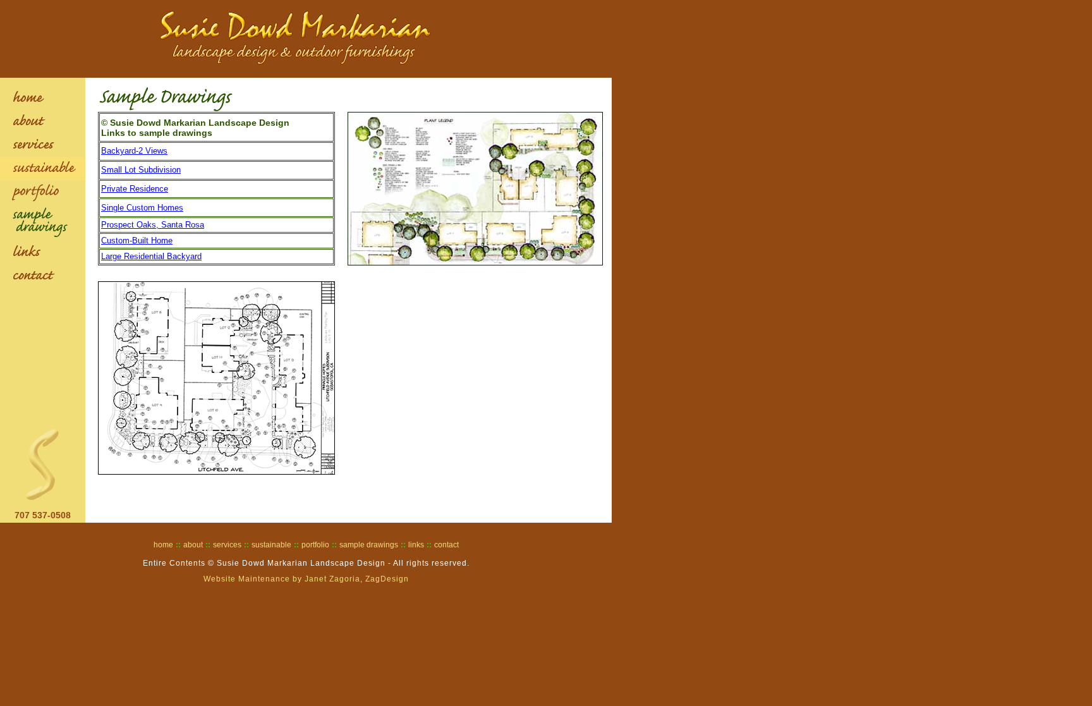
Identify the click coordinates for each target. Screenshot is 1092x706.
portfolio (315, 544)
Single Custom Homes (142, 207)
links (416, 544)
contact (446, 544)
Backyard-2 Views (134, 150)
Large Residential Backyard (151, 256)
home (163, 544)
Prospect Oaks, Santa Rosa (152, 224)
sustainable (271, 544)
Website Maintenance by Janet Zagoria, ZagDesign (306, 579)
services (227, 544)
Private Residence (134, 188)
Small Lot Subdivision (141, 169)
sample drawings (368, 544)
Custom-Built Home (137, 240)
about (193, 544)
